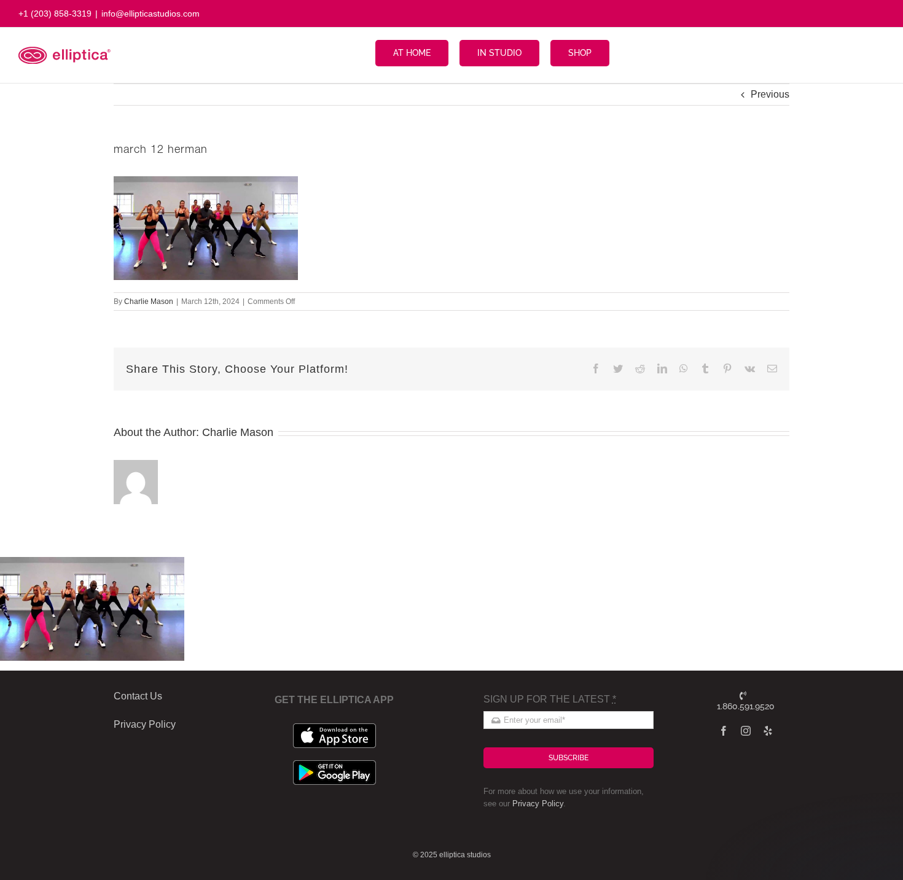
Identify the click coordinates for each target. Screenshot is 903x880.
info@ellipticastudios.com (150, 13)
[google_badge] (334, 765)
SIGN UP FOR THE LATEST (549, 699)
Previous (770, 94)
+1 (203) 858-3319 (55, 13)
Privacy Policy (537, 803)
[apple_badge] (334, 728)
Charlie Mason (148, 301)
